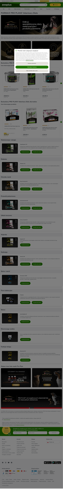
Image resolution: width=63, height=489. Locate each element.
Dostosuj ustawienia (32, 63)
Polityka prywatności (29, 60)
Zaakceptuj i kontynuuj (31, 67)
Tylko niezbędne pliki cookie (32, 70)
